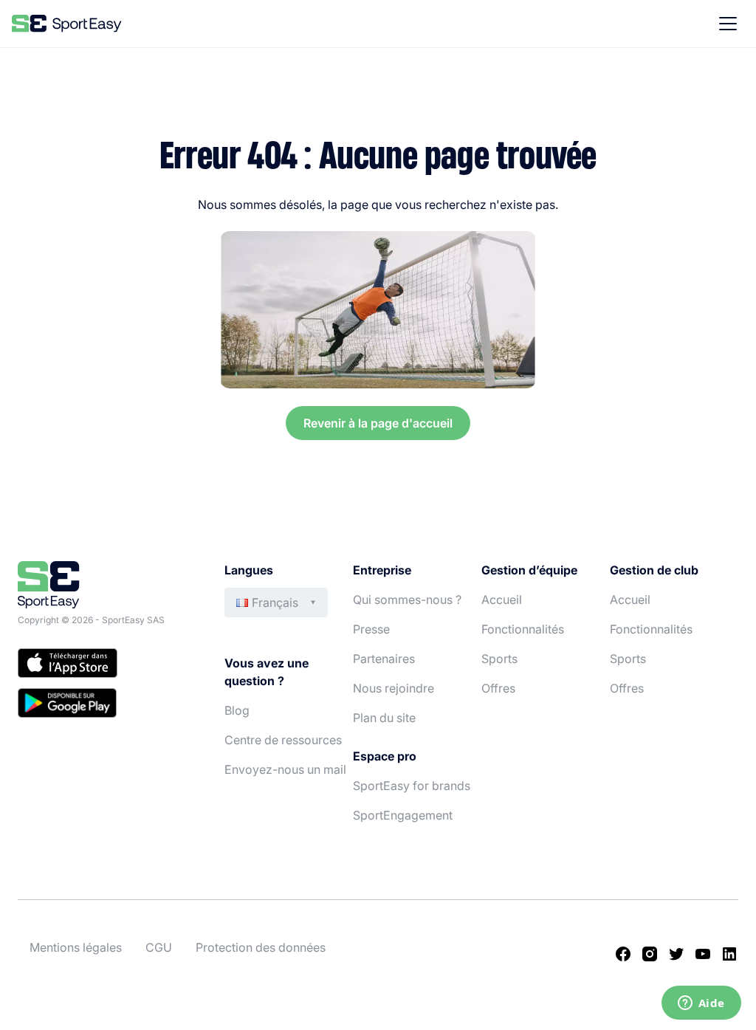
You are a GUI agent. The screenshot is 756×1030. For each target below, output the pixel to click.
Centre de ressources (283, 739)
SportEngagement (403, 815)
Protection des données (261, 947)
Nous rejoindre (393, 688)
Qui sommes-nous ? (407, 599)
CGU (158, 947)
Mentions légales (76, 947)
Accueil (501, 599)
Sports (499, 658)
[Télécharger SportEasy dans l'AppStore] (106, 665)
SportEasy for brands (411, 785)
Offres (498, 688)
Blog (237, 710)
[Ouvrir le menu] (728, 23)
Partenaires (384, 658)
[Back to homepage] (67, 23)
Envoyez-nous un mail (285, 769)
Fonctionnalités (522, 629)
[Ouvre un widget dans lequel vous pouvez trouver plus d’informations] (701, 1004)
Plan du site (384, 717)
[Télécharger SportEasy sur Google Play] (106, 705)
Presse (371, 629)
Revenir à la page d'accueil (378, 423)
